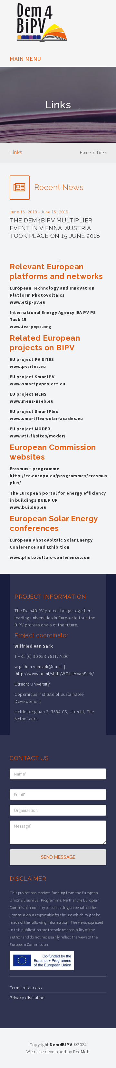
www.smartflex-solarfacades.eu (46, 418)
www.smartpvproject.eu (37, 384)
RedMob (81, 1052)
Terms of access (26, 988)
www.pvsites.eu (28, 366)
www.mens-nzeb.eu (31, 401)
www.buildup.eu (28, 507)
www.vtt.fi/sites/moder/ (38, 436)
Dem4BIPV (61, 1044)
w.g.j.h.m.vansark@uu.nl (38, 666)
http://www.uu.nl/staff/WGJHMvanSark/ (55, 674)
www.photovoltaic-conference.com (50, 557)
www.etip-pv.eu (27, 302)
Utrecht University (32, 684)
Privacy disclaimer (28, 998)
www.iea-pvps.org (30, 326)
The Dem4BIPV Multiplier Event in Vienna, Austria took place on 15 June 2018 (55, 228)
